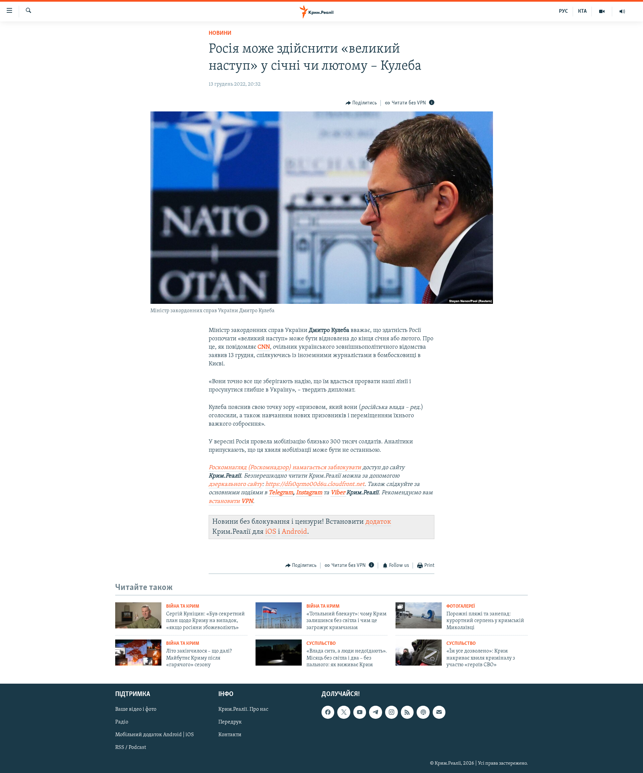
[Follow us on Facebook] (328, 712)
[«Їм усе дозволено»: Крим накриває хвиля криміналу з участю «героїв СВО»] (419, 652)
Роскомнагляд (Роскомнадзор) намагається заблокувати (285, 468)
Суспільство (321, 643)
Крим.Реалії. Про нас (243, 709)
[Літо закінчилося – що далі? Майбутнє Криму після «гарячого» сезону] (138, 652)
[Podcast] (423, 712)
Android (294, 531)
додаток (378, 521)
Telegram (281, 493)
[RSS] (407, 712)
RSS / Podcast (130, 748)
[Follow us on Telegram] (375, 712)
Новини (220, 33)
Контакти (229, 735)
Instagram (309, 493)
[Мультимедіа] (602, 11)
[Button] (361, 103)
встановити (231, 502)
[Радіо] (622, 11)
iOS (270, 531)
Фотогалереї (460, 606)
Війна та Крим (182, 606)
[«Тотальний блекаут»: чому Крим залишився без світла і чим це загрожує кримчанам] (279, 615)
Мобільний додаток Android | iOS (154, 735)
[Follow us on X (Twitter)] (343, 712)
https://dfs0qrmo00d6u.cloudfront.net (314, 485)
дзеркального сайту (235, 485)
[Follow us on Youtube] (359, 712)
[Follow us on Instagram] (391, 712)
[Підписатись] (439, 712)
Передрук (230, 722)
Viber (338, 493)
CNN (264, 347)
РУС (563, 11)
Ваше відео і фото (135, 709)
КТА (582, 11)
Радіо (121, 722)
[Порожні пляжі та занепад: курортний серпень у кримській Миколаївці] (419, 615)
